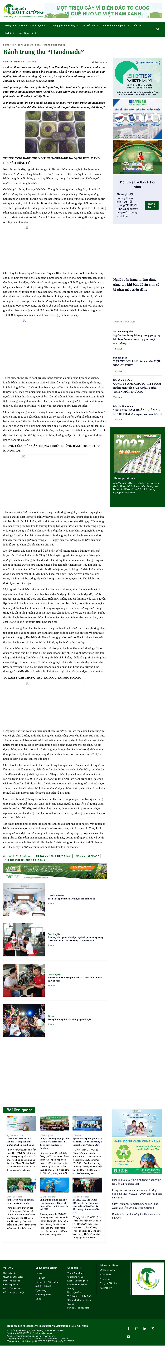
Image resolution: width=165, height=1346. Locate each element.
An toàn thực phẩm (22, 45)
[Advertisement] (55, 1063)
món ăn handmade (87, 856)
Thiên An (19, 61)
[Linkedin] (144, 1329)
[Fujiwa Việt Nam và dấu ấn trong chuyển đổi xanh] (21, 1185)
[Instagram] (136, 1329)
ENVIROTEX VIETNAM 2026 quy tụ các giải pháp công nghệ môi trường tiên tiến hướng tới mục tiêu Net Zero (86, 1206)
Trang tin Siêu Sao (108, 1283)
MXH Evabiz (105, 1274)
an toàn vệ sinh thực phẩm (53, 856)
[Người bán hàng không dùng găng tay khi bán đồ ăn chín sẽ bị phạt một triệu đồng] (137, 307)
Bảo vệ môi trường (122, 380)
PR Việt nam (105, 1279)
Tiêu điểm (77, 1135)
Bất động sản (120, 358)
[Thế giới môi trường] (23, 11)
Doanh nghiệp (54, 934)
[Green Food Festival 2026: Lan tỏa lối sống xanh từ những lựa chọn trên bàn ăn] (21, 1123)
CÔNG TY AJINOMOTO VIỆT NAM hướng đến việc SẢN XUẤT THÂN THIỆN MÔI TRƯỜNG (137, 387)
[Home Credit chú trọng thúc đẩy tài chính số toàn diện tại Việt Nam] (24, 980)
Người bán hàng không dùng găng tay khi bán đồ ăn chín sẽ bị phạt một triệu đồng (136, 284)
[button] (158, 29)
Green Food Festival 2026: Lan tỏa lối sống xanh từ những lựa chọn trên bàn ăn (20, 1141)
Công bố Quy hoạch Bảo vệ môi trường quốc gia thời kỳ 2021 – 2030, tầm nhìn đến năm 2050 (137, 1193)
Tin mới (51, 1016)
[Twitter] (153, 1329)
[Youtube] (128, 1337)
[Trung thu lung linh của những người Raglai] (24, 1020)
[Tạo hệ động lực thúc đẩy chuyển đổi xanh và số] (24, 899)
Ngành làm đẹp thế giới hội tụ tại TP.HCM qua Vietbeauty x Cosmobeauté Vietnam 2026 (87, 1141)
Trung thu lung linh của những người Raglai (70, 1019)
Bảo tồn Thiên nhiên (123, 406)
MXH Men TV (106, 1288)
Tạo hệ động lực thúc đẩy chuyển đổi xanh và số (71, 899)
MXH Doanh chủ (107, 1270)
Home (6, 45)
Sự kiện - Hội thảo (15, 1135)
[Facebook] (128, 1329)
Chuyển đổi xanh (56, 895)
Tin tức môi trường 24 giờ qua (25, 860)
